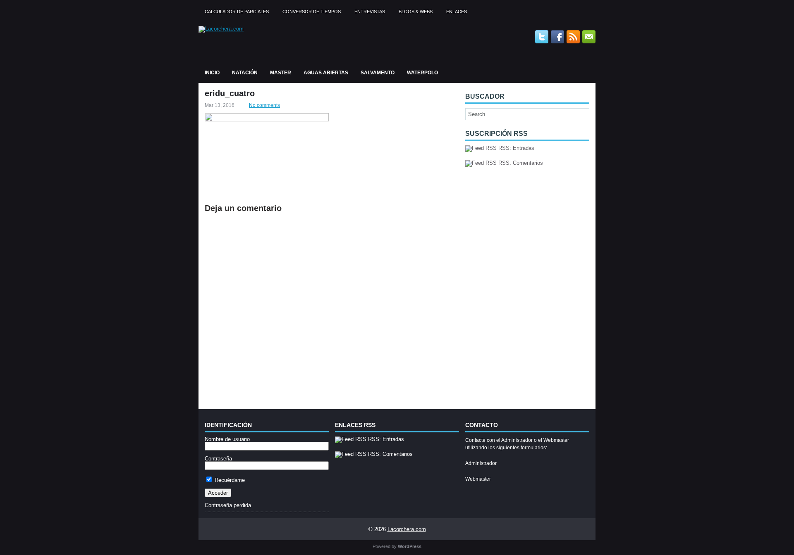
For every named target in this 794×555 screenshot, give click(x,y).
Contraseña (218, 458)
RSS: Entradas (515, 148)
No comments (264, 105)
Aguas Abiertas (326, 73)
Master (280, 73)
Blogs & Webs (416, 11)
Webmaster (478, 479)
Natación (245, 73)
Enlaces (456, 11)
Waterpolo (422, 73)
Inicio (212, 73)
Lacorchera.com (406, 529)
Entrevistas (369, 11)
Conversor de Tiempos (311, 11)
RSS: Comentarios (520, 163)
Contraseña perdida (228, 505)
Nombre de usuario (227, 439)
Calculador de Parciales (237, 11)
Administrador (481, 463)
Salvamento (378, 73)
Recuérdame (229, 480)
